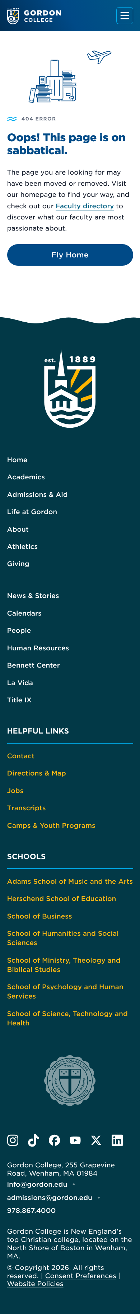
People (19, 631)
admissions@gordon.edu (49, 1198)
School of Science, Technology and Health (67, 1018)
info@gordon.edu (37, 1185)
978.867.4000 (31, 1211)
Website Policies (35, 1284)
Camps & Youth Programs (51, 826)
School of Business (39, 916)
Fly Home (69, 255)
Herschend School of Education (61, 899)
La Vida (20, 683)
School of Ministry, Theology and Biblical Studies (64, 965)
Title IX (19, 700)
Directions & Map (36, 773)
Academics (26, 477)
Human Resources (38, 648)
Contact (21, 756)
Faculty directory (85, 206)
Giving (18, 564)
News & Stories (33, 596)
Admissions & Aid (37, 495)
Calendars (24, 613)
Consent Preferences (80, 1276)
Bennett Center (33, 665)
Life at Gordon (32, 512)
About (18, 529)
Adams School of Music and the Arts (70, 882)
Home (17, 460)
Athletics (22, 547)
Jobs (15, 791)
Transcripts (26, 808)
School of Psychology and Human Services (65, 991)
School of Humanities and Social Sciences (63, 938)
